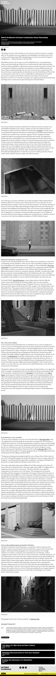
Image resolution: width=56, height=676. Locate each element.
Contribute (42, 668)
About (40, 670)
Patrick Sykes (5, 654)
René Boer (4, 661)
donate (3, 673)
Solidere (40, 130)
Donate (41, 667)
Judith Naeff (4, 39)
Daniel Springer (6, 646)
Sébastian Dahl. (35, 619)
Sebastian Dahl (4, 122)
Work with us (42, 669)
